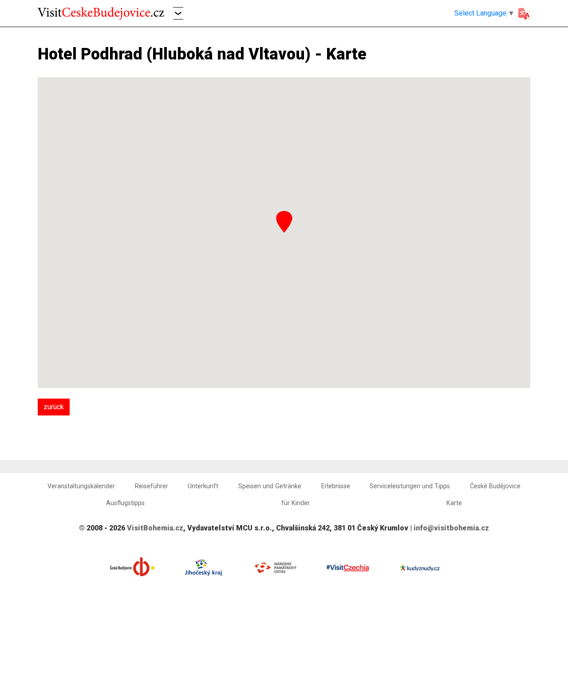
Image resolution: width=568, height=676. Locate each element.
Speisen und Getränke (269, 486)
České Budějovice (495, 486)
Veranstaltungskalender (81, 486)
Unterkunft (203, 486)
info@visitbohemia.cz (451, 528)
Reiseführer (151, 486)
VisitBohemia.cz (155, 528)
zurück (53, 407)
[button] (178, 13)
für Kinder (295, 503)
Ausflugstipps (125, 503)
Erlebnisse (335, 486)
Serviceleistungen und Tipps (410, 486)
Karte (454, 503)
